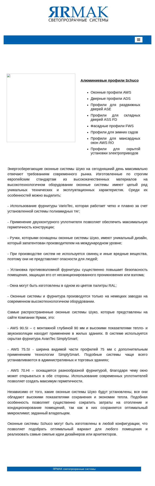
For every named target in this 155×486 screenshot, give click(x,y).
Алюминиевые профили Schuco (110, 80)
